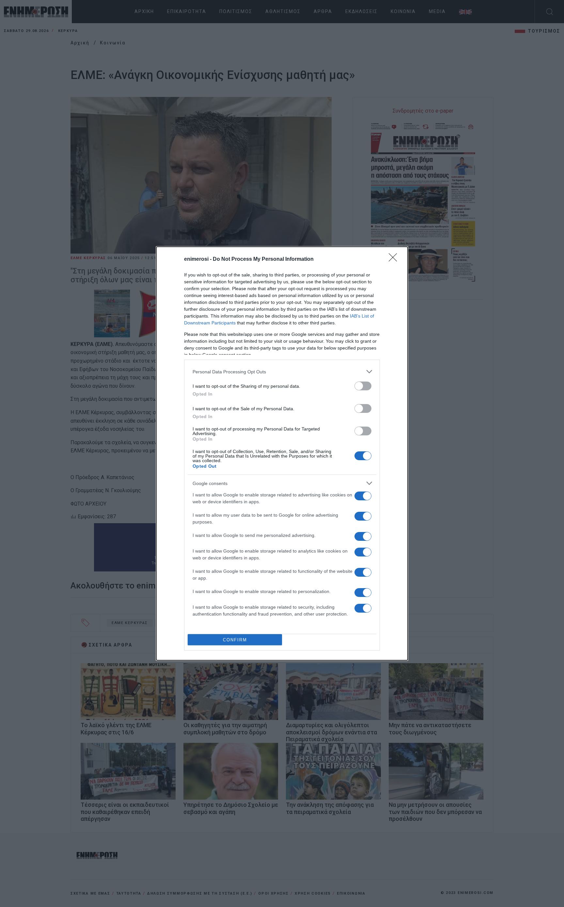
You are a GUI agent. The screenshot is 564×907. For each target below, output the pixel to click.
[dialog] (282, 453)
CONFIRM (235, 639)
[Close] (395, 259)
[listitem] (282, 371)
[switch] (362, 386)
